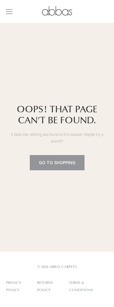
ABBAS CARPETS (63, 267)
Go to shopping (57, 162)
